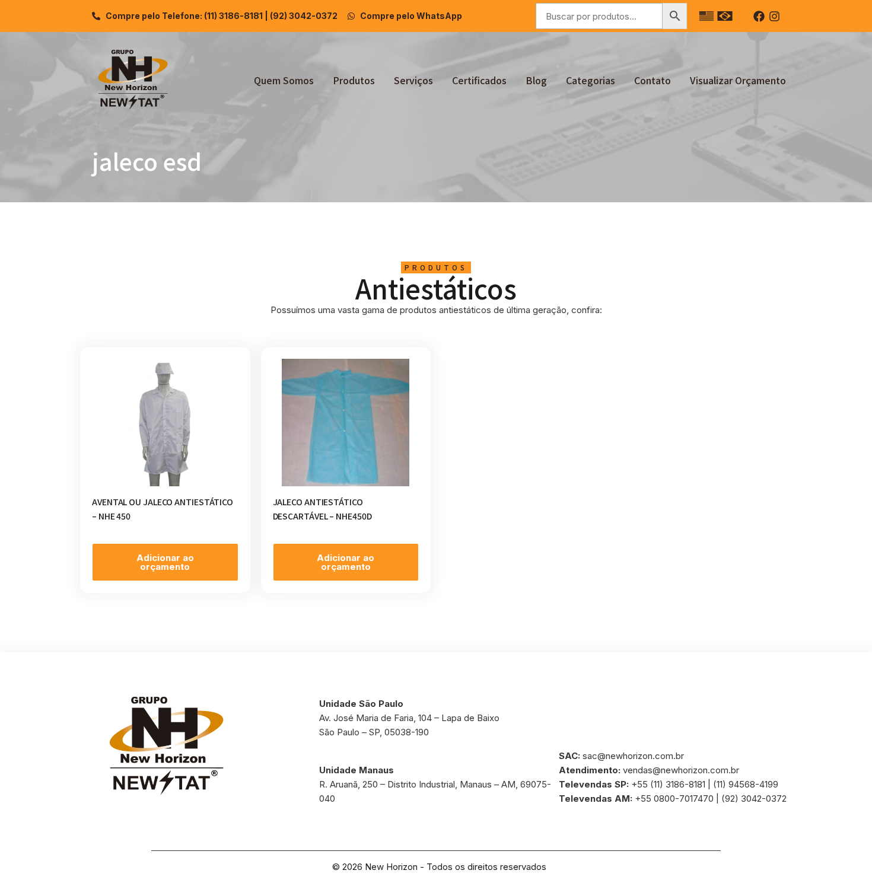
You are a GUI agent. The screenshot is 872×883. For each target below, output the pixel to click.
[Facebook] (759, 16)
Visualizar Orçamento (738, 80)
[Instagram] (774, 16)
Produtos (354, 80)
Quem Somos (284, 80)
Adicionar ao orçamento (165, 562)
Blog (536, 80)
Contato (652, 80)
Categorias (590, 80)
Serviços (413, 80)
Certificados (479, 80)
